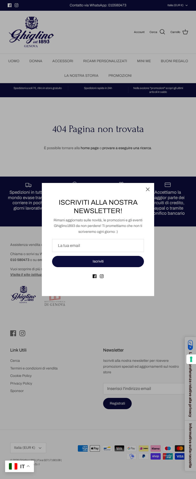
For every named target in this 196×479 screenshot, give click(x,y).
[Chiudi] (147, 189)
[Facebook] (94, 276)
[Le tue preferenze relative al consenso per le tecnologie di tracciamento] (191, 359)
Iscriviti (98, 261)
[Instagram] (102, 276)
